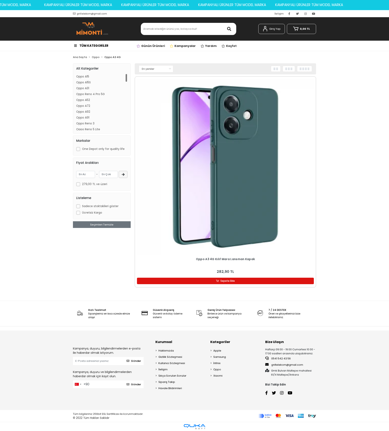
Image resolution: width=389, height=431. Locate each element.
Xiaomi (217, 376)
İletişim (279, 13)
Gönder (136, 361)
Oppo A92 (83, 112)
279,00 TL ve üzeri (94, 184)
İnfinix (216, 363)
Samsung (219, 357)
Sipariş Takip (166, 382)
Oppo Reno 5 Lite (88, 129)
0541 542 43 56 (281, 358)
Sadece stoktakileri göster (100, 206)
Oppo (217, 369)
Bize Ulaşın (274, 342)
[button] (271, 29)
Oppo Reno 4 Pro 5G (90, 94)
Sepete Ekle (227, 281)
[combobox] (77, 384)
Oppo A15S (83, 82)
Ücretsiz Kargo (92, 213)
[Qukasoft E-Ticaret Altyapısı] (194, 426)
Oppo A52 (83, 100)
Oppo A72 (83, 106)
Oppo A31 (82, 88)
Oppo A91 (82, 117)
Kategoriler (220, 342)
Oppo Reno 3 (85, 123)
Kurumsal (163, 342)
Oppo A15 (82, 76)
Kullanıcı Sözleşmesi (171, 363)
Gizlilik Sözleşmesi (170, 357)
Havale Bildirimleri (170, 388)
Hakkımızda (166, 351)
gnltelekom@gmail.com (287, 365)
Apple (217, 351)
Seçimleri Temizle (101, 225)
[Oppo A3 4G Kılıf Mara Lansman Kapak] (225, 167)
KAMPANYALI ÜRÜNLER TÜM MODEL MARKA (78, 4)
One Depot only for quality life (103, 149)
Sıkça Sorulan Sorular (172, 376)
